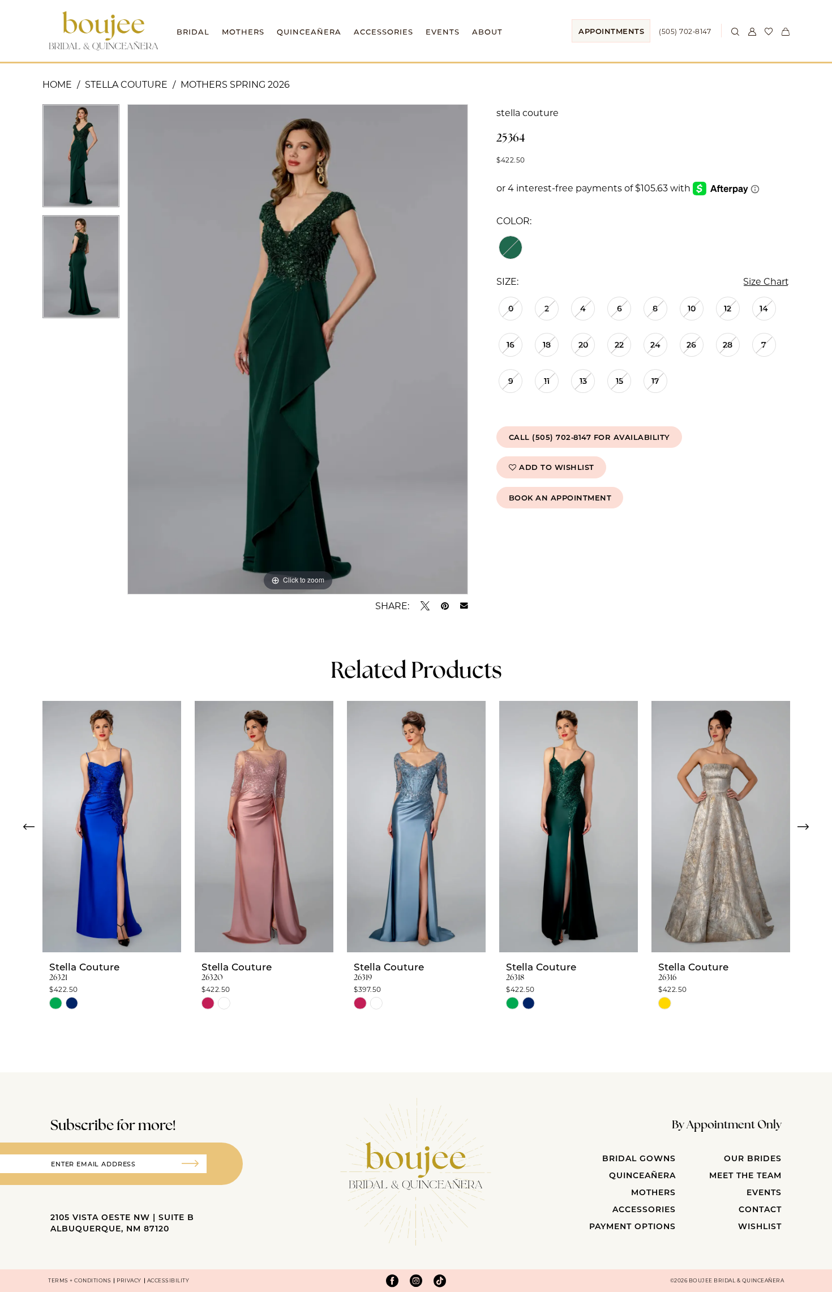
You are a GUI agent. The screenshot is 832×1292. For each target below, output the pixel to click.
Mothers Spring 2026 (235, 84)
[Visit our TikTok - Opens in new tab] (440, 1280)
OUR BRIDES (753, 1158)
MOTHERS (653, 1192)
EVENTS (764, 1192)
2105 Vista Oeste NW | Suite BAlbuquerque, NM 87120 (122, 1223)
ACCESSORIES (644, 1209)
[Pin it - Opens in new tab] (445, 605)
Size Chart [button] (766, 281)
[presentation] (111, 826)
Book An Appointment (560, 497)
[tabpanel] (80, 159)
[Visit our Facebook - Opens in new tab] (392, 1280)
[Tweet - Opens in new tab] (425, 605)
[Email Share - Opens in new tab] (464, 606)
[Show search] (735, 30)
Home (57, 84)
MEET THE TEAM (745, 1175)
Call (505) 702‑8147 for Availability (589, 437)
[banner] (103, 30)
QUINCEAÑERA (642, 1175)
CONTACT (760, 1209)
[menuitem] (611, 30)
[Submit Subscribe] (194, 1163)
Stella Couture (126, 84)
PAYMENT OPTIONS (632, 1226)
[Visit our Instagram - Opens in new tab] (416, 1280)
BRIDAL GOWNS (639, 1158)
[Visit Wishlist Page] (769, 30)
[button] (752, 30)
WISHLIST (760, 1226)
